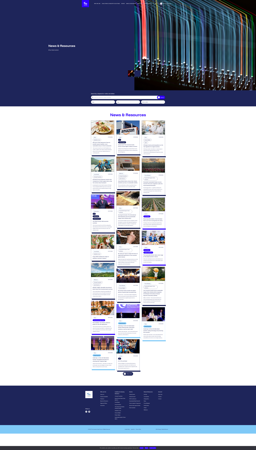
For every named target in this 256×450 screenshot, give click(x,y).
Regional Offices (103, 403)
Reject (146, 447)
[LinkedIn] (86, 412)
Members (102, 398)
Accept (141, 447)
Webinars (146, 409)
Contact (160, 396)
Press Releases (147, 403)
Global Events (132, 394)
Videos (145, 407)
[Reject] (254, 448)
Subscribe (160, 394)
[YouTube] (89, 412)
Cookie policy (153, 447)
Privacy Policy (138, 429)
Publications (146, 405)
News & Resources (148, 391)
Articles (145, 394)
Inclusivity (102, 405)
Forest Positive (118, 404)
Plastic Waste (117, 415)
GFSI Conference (132, 398)
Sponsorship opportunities (134, 405)
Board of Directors (104, 401)
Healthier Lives (118, 410)
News (145, 401)
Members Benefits (104, 396)
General (160, 391)
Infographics (146, 398)
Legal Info (133, 429)
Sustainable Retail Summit (134, 401)
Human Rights (118, 412)
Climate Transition (118, 396)
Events (130, 391)
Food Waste (117, 402)
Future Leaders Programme (135, 403)
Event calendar (132, 407)
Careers (159, 398)
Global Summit (132, 396)
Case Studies (146, 396)
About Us (102, 394)
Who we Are (103, 391)
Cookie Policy (127, 429)
